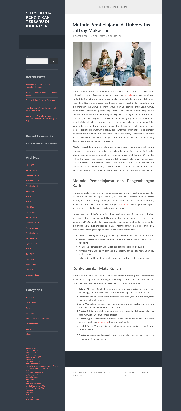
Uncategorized (32, 324)
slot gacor (30, 379)
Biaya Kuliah (31, 303)
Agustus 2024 (31, 243)
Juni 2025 (30, 202)
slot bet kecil (31, 352)
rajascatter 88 (32, 350)
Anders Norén (141, 373)
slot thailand (122, 204)
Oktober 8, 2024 (80, 36)
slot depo (29, 359)
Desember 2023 (32, 275)
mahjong (29, 397)
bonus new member (33, 384)
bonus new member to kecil (37, 368)
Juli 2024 (30, 249)
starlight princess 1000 (35, 386)
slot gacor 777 (32, 375)
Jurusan (29, 308)
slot (27, 395)
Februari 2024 (32, 269)
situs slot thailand (33, 361)
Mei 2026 (30, 165)
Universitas (30, 329)
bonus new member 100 (35, 372)
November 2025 (32, 181)
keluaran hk (103, 322)
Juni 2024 (30, 254)
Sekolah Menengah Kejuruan (37, 318)
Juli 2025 (30, 196)
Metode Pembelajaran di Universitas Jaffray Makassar (111, 27)
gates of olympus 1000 (35, 388)
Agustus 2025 (31, 191)
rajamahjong (31, 390)
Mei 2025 (30, 207)
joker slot (30, 370)
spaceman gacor (32, 399)
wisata (28, 334)
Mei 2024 (30, 259)
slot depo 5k (31, 348)
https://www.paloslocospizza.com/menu (42, 366)
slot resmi (30, 381)
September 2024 (33, 238)
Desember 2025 (32, 175)
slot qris (128, 95)
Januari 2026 (31, 170)
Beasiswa (30, 297)
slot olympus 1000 (33, 357)
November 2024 (32, 228)
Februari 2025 (32, 212)
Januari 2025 (31, 217)
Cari (28, 57)
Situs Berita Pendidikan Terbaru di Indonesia (39, 19)
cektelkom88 (98, 36)
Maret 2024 (31, 264)
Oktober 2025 (32, 186)
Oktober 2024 (32, 233)
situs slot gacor (32, 377)
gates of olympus (33, 364)
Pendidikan (30, 313)
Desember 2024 (32, 223)
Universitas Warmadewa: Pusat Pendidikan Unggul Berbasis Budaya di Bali (41, 118)
